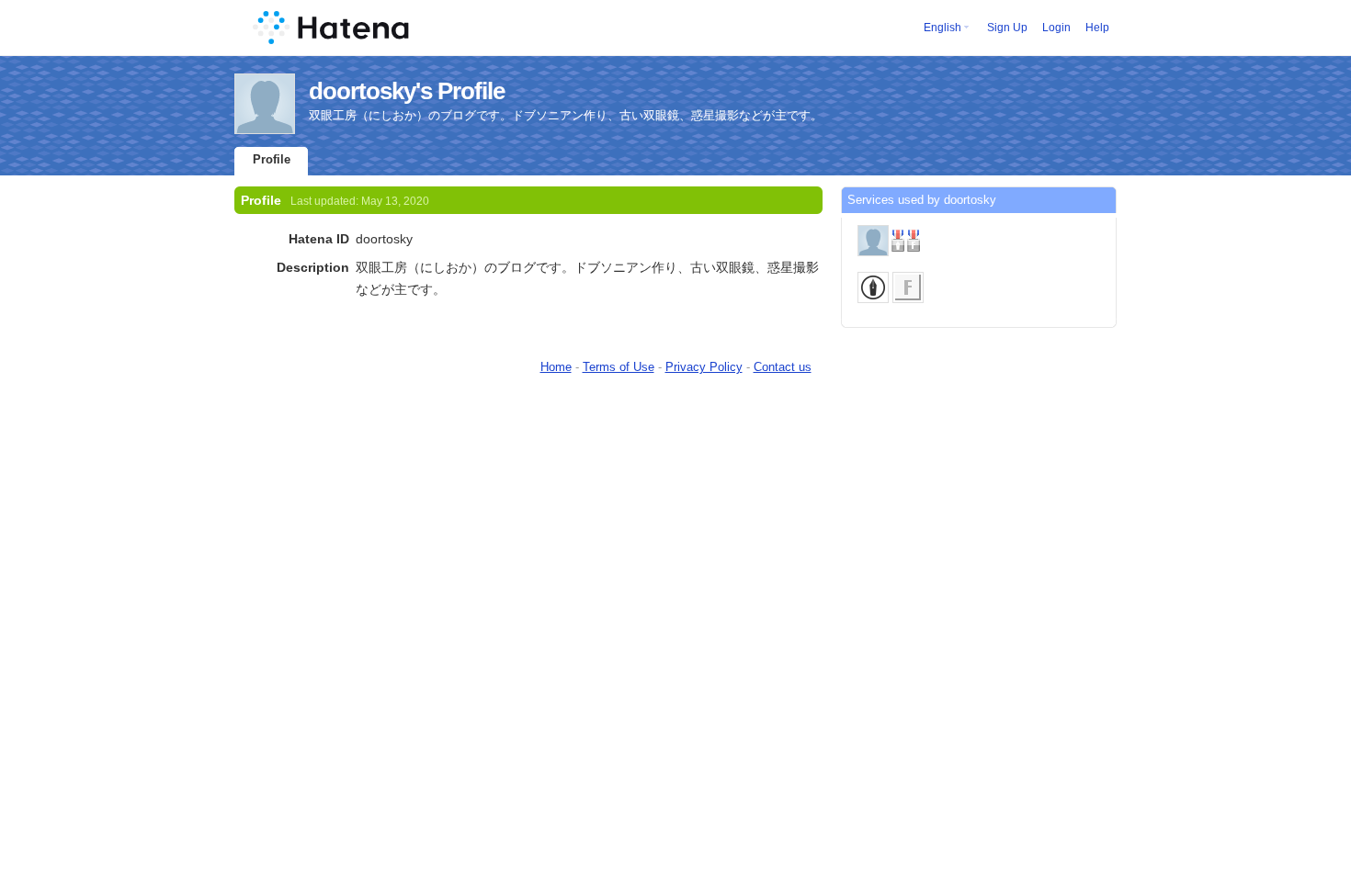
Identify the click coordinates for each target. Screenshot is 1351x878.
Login (1056, 27)
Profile (271, 159)
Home (556, 367)
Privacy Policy (704, 367)
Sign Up (1007, 27)
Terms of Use (618, 367)
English (942, 27)
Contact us (783, 367)
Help (1097, 27)
